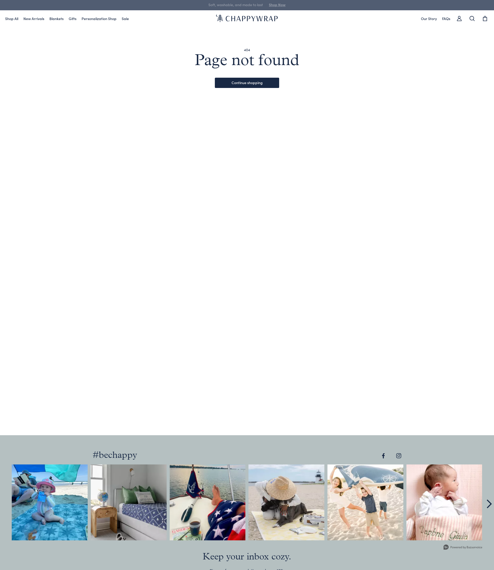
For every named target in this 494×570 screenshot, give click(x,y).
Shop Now (271, 4)
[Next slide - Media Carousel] (489, 504)
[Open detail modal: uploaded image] (50, 502)
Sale (125, 18)
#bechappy (115, 455)
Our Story (429, 18)
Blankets (56, 18)
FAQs (446, 18)
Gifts (72, 18)
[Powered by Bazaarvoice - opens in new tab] (463, 548)
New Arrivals (33, 18)
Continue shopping (247, 82)
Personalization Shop (99, 18)
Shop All (11, 18)
